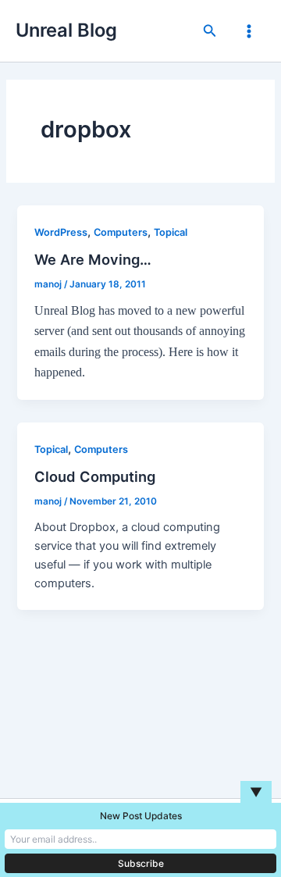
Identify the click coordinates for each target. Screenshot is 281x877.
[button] (210, 31)
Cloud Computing (94, 476)
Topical (170, 232)
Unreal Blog (66, 30)
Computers (121, 232)
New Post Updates (141, 816)
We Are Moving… (92, 259)
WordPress (60, 232)
